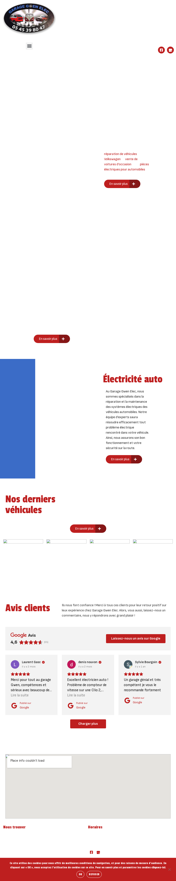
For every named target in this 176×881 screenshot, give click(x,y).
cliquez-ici (158, 867)
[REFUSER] (169, 869)
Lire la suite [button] (20, 695)
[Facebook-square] (161, 50)
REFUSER (94, 874)
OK (80, 874)
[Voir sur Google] (15, 664)
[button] (29, 46)
